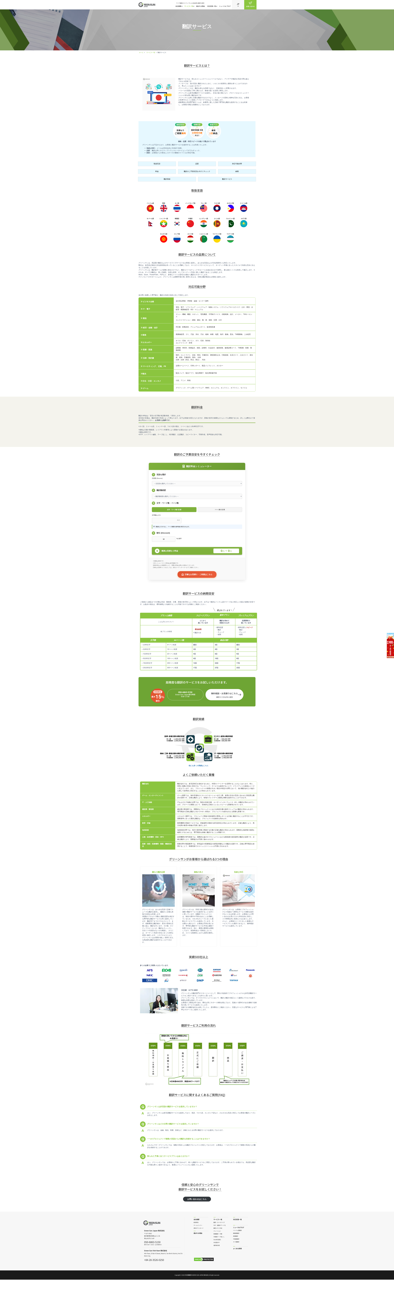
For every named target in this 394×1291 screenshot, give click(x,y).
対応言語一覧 (211, 6)
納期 (237, 171)
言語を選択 (161, 475)
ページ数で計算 (220, 509)
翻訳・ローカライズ (219, 1222)
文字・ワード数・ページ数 (168, 503)
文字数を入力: (156, 515)
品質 (197, 164)
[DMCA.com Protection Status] (204, 1259)
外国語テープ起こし (219, 1236)
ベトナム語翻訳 (237, 1230)
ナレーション (217, 1231)
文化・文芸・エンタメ (152, 381)
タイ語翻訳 (236, 1242)
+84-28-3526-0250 (154, 1259)
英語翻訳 (235, 1236)
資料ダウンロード (198, 1228)
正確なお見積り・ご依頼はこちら (198, 574)
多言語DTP (217, 1242)
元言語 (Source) (157, 478)
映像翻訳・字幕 (218, 1234)
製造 (145, 318)
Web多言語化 (217, 1239)
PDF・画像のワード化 (220, 1225)
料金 (157, 171)
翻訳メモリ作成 (218, 1228)
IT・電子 (146, 309)
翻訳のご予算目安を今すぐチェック (197, 171)
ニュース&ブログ (238, 1227)
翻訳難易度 (161, 490)
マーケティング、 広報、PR (154, 366)
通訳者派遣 (217, 1245)
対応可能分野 (237, 164)
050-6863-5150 (152, 1241)
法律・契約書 (148, 358)
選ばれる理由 (200, 6)
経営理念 (196, 1222)
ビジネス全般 (148, 301)
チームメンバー (198, 1225)
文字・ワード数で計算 (174, 509)
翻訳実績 (167, 179)
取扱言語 (157, 164)
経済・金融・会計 (150, 327)
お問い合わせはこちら (197, 1199)
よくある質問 (237, 1248)
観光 (144, 374)
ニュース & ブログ (225, 6)
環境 (144, 335)
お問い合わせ (250, 6)
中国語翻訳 (236, 1239)
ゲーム (145, 388)
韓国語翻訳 (236, 1233)
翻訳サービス (227, 179)
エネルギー (147, 342)
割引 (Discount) (163, 533)
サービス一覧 (188, 6)
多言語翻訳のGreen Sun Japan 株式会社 (197, 1275)
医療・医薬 (147, 350)
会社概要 (178, 6)
